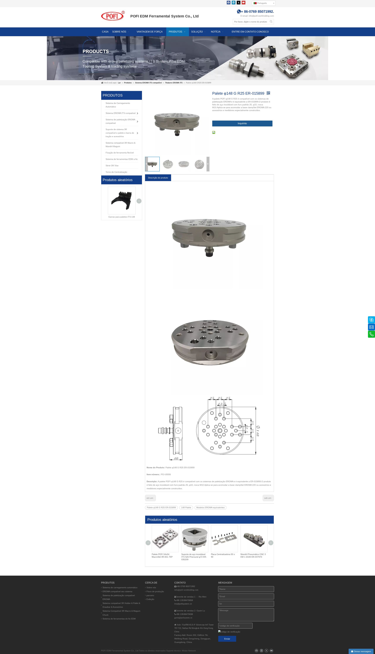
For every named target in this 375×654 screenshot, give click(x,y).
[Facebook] (228, 2)
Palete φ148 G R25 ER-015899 (161, 507)
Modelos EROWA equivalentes (210, 507)
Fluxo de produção (155, 591)
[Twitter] (238, 2)
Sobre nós (151, 587)
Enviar (227, 639)
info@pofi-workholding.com (261, 16)
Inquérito (242, 123)
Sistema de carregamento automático (120, 587)
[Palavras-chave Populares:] (271, 21)
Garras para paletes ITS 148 (121, 217)
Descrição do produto (158, 178)
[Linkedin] (233, 2)
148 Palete (186, 507)
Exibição (150, 599)
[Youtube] (243, 2)
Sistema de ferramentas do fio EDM (119, 619)
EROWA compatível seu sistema (117, 591)
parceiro (150, 595)
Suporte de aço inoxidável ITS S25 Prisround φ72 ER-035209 (194, 557)
